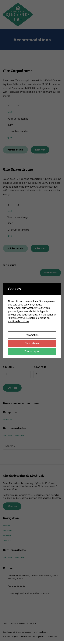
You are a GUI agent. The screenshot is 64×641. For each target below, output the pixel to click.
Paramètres (32, 335)
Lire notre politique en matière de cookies (29, 319)
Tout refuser (32, 343)
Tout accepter (32, 351)
